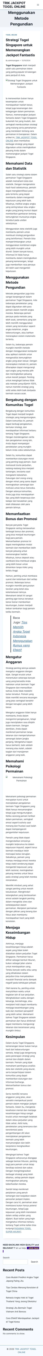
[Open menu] (38, 5)
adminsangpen (13, 60)
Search (6, 1257)
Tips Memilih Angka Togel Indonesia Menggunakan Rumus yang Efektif (22, 636)
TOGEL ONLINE (11, 35)
